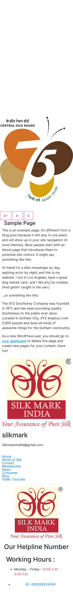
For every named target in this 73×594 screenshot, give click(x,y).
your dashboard (14, 341)
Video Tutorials (13, 479)
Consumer (10, 472)
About (6, 456)
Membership (11, 466)
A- (17, 216)
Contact (8, 463)
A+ (5, 216)
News (6, 469)
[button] (36, 456)
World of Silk (12, 459)
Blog (5, 476)
